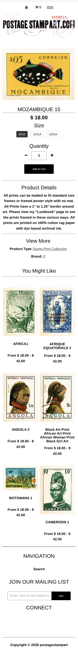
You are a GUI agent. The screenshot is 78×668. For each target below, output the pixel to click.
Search (39, 569)
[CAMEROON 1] (57, 517)
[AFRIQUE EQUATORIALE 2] (57, 339)
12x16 (53, 134)
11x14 (37, 134)
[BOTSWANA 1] (20, 493)
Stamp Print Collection (49, 249)
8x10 (22, 134)
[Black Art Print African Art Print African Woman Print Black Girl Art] (57, 425)
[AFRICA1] (20, 339)
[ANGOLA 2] (20, 425)
